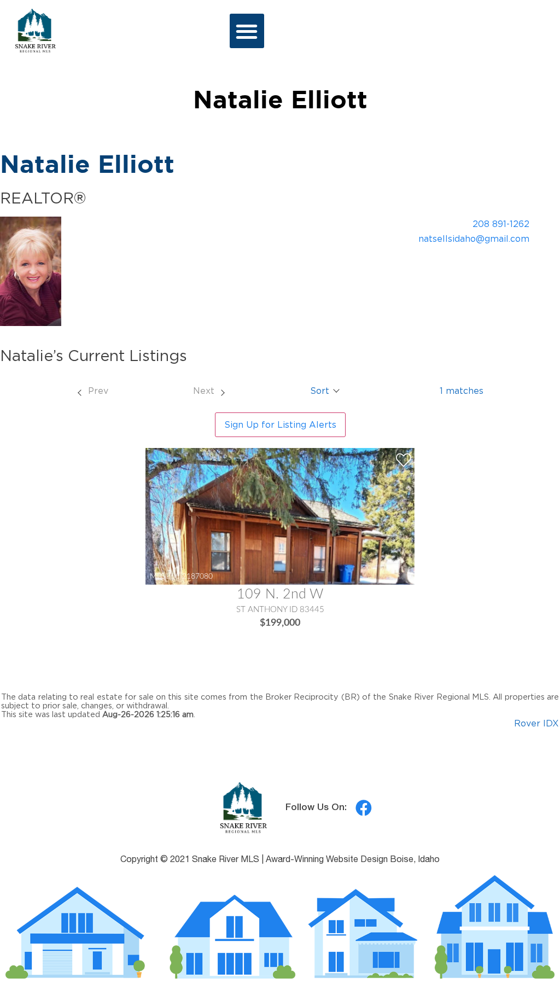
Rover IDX (536, 723)
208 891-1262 (500, 224)
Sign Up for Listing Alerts (280, 424)
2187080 (197, 576)
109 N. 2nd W (280, 594)
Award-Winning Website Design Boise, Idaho (353, 860)
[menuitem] (92, 391)
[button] (247, 31)
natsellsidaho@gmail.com (473, 238)
